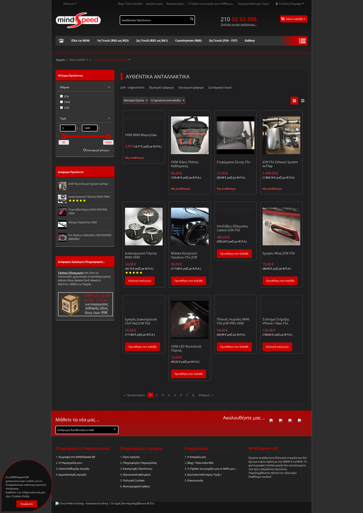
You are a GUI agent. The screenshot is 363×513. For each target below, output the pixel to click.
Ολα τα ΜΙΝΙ (80, 40)
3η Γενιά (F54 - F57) (223, 40)
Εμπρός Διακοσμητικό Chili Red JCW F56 (141, 321)
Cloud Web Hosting (71, 503)
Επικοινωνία (195, 480)
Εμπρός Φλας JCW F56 (279, 253)
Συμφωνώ (27, 504)
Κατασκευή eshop (97, 503)
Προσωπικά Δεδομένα (136, 474)
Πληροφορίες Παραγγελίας (140, 463)
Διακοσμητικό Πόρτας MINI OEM (89, 196)
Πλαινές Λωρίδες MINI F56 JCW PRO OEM (233, 321)
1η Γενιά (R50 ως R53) (113, 40)
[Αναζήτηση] (192, 19)
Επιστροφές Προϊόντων (137, 469)
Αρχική (60, 60)
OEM (67, 102)
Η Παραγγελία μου (70, 463)
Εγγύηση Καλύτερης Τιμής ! (254, 3)
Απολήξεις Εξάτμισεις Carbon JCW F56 (232, 228)
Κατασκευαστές (175, 3)
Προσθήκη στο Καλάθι (188, 281)
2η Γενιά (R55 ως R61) (152, 40)
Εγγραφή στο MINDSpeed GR (77, 457)
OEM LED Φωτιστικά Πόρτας (186, 348)
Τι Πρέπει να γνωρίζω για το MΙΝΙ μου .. (211, 3)
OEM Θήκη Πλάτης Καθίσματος (185, 164)
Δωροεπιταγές (154, 3)
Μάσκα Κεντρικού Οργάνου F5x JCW (184, 255)
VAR (66, 108)
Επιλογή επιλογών (139, 281)
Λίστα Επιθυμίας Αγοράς (74, 469)
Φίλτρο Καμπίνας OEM (82, 222)
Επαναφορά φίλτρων (97, 150)
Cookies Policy (20, 496)
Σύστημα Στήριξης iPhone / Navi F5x (276, 321)
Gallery (250, 40)
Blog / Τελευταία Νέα (130, 3)
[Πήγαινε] (115, 429)
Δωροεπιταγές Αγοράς (72, 474)
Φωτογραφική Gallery (136, 486)
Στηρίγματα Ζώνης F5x (233, 162)
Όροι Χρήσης (131, 457)
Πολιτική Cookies (134, 480)
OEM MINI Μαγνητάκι (141, 135)
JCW (66, 96)
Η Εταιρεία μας (196, 457)
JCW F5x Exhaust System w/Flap (88, 184)
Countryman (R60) (188, 40)
